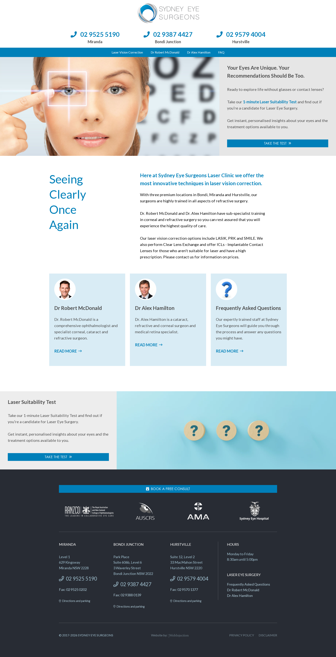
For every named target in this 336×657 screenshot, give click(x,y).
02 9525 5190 (100, 34)
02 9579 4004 (245, 34)
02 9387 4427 (172, 34)
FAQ (221, 52)
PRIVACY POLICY (241, 635)
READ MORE (65, 351)
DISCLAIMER (268, 635)
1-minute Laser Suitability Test (270, 101)
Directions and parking (76, 601)
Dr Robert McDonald (165, 52)
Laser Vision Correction (127, 52)
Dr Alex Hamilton (198, 52)
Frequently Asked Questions (248, 584)
